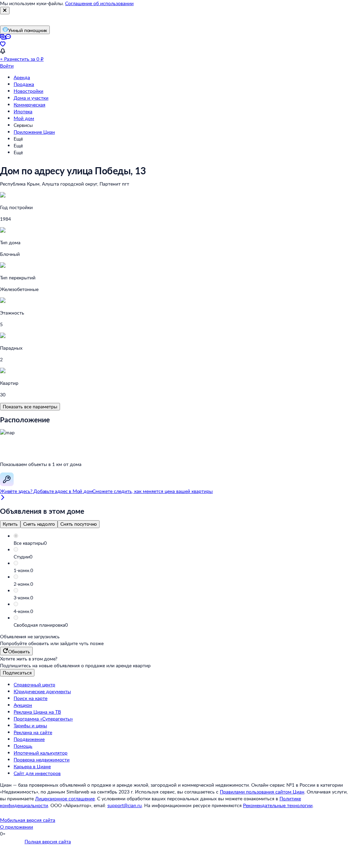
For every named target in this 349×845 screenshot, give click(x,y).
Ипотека (23, 111)
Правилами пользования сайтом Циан (262, 791)
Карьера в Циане (32, 766)
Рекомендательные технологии (278, 805)
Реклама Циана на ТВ (37, 712)
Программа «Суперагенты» (43, 718)
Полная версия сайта (48, 841)
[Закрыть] (5, 10)
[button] (181, 543)
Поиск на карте (30, 698)
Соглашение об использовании (99, 3)
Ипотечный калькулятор (40, 752)
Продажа (24, 84)
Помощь (23, 746)
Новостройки (28, 91)
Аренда (22, 77)
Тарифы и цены (30, 725)
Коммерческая (29, 104)
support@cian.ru (124, 805)
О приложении (16, 827)
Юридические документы (42, 691)
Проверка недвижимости (42, 759)
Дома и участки (31, 97)
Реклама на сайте (33, 732)
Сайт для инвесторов (37, 773)
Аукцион (23, 705)
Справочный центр (34, 684)
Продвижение (29, 739)
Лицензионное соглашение (65, 798)
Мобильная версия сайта (27, 820)
